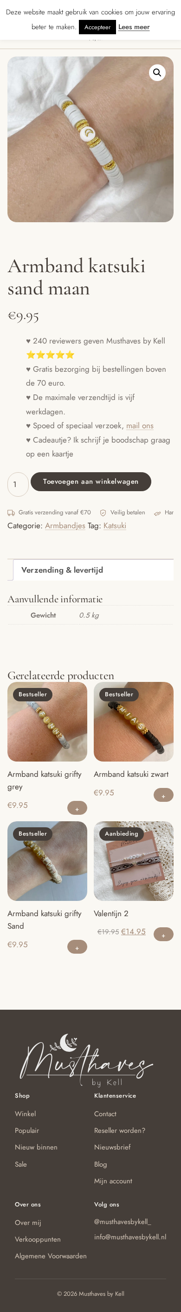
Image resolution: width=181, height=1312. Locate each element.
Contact (105, 1114)
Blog (100, 1164)
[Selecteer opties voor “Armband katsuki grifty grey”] (77, 808)
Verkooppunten (38, 1239)
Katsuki (114, 525)
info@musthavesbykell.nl (130, 1237)
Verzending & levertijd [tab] (62, 569)
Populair (27, 1130)
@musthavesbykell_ (122, 1222)
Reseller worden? (119, 1130)
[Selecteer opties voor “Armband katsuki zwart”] (164, 795)
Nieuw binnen (36, 1147)
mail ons (140, 425)
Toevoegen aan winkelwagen (91, 481)
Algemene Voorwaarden (51, 1256)
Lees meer (134, 27)
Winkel (25, 1114)
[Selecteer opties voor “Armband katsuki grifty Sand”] (77, 947)
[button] (157, 72)
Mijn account (113, 1181)
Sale (21, 1164)
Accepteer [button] (97, 27)
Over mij (28, 1223)
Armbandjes (65, 525)
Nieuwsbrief (112, 1147)
